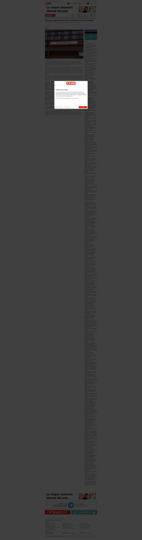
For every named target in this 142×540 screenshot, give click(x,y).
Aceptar (82, 107)
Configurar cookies (67, 107)
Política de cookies (74, 98)
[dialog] (71, 95)
